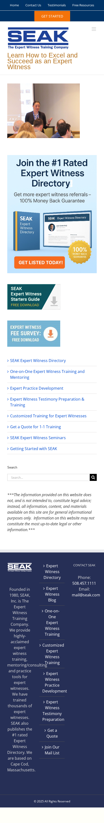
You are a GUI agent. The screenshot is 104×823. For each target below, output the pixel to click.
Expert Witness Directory (52, 571)
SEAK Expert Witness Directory (38, 360)
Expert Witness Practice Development (52, 682)
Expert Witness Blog (52, 594)
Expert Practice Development (36, 388)
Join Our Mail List (52, 750)
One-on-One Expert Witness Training (52, 622)
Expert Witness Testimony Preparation (52, 710)
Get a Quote (52, 733)
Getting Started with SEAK (33, 448)
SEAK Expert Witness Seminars (38, 437)
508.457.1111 (84, 583)
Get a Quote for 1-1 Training (35, 426)
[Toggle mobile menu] (94, 29)
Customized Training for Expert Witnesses (48, 416)
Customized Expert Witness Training (52, 653)
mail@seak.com (86, 595)
